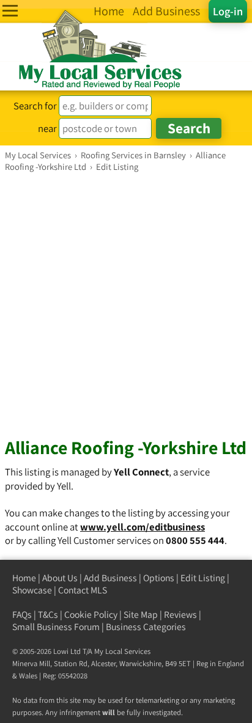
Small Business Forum (56, 627)
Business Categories (146, 627)
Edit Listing (202, 578)
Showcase (32, 590)
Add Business (110, 578)
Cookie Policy (90, 614)
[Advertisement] (126, 304)
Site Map (141, 614)
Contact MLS (82, 590)
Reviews (180, 614)
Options (158, 578)
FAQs (22, 614)
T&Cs (48, 614)
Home (24, 578)
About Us (60, 578)
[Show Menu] (10, 11)
